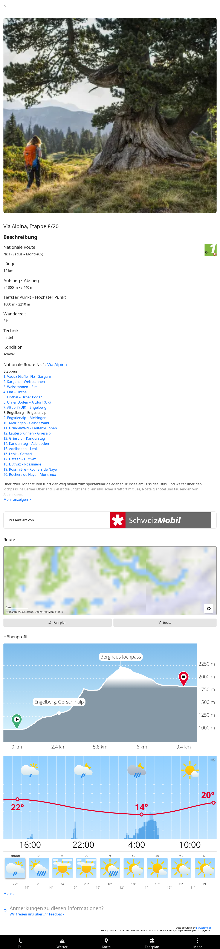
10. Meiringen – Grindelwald (26, 423)
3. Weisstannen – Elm (20, 386)
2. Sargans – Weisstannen (24, 381)
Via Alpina (57, 364)
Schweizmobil (203, 927)
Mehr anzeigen (15, 499)
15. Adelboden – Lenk (20, 448)
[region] (110, 581)
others (59, 612)
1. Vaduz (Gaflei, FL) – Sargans (27, 376)
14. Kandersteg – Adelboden (26, 443)
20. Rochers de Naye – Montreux (29, 474)
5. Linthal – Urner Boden (23, 397)
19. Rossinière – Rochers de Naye (30, 469)
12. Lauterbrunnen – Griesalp (27, 433)
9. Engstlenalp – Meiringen (24, 417)
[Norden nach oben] (196, 609)
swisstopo (27, 612)
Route (167, 622)
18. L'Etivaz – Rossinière (22, 464)
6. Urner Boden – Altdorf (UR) (27, 402)
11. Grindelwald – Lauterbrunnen (30, 428)
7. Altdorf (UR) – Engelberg (24, 407)
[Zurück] (5, 5)
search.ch (14, 612)
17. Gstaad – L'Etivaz (19, 459)
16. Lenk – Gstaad (17, 453)
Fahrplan (59, 622)
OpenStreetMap (44, 612)
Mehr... (8, 893)
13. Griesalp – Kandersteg (24, 438)
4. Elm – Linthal (15, 392)
